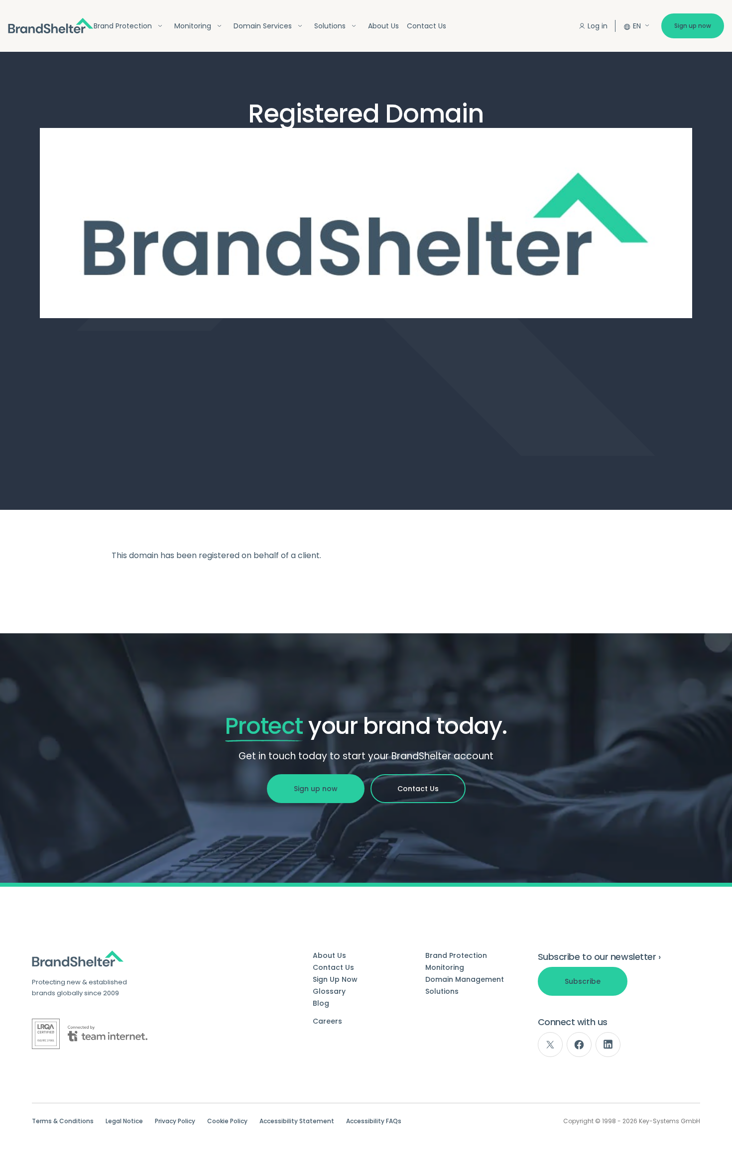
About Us (383, 26)
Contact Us (426, 26)
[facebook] (579, 1044)
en (637, 26)
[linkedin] (608, 1044)
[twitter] (550, 1044)
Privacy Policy (175, 1121)
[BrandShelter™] (51, 25)
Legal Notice (124, 1121)
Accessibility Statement (296, 1121)
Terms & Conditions (63, 1121)
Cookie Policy (227, 1121)
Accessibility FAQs (373, 1121)
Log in (598, 26)
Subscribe (583, 981)
